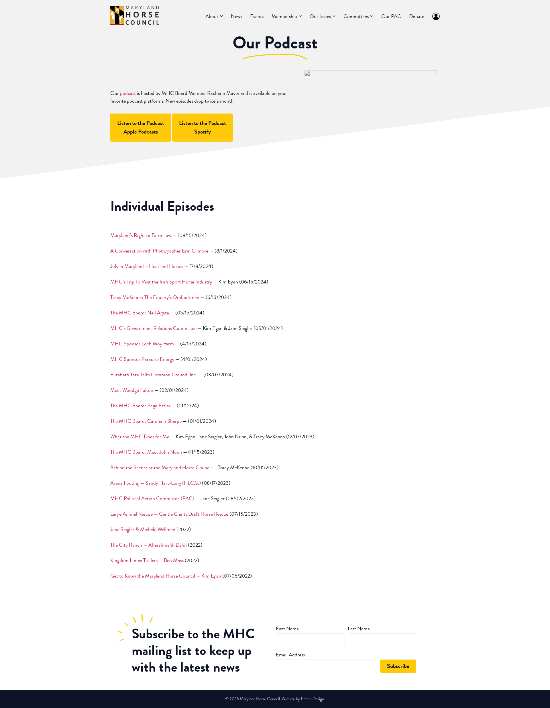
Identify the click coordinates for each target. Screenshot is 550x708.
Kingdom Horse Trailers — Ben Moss (147, 560)
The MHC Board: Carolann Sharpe (146, 421)
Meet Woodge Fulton (132, 390)
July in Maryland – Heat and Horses (146, 266)
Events (257, 16)
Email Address (290, 654)
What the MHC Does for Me (139, 436)
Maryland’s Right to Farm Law (140, 235)
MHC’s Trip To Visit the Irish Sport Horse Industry (161, 281)
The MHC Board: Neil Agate (139, 312)
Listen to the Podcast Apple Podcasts (140, 127)
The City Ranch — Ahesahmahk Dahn (148, 545)
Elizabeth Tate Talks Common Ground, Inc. (153, 374)
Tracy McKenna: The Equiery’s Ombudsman (154, 297)
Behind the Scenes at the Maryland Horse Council (161, 467)
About (211, 16)
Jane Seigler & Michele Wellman (142, 529)
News (236, 16)
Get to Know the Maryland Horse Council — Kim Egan (165, 576)
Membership (284, 16)
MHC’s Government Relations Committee (153, 328)
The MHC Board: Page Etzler (141, 405)
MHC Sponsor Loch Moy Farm (142, 343)
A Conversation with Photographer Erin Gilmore (159, 251)
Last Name (359, 628)
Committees (356, 16)
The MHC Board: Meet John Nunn (146, 452)
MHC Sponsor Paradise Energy (142, 359)
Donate (416, 16)
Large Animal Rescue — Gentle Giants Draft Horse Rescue (169, 514)
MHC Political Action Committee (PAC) (152, 498)
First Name (287, 628)
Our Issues (320, 16)
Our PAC (391, 16)
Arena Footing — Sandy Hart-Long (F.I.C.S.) (155, 483)
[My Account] (434, 16)
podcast (128, 93)
